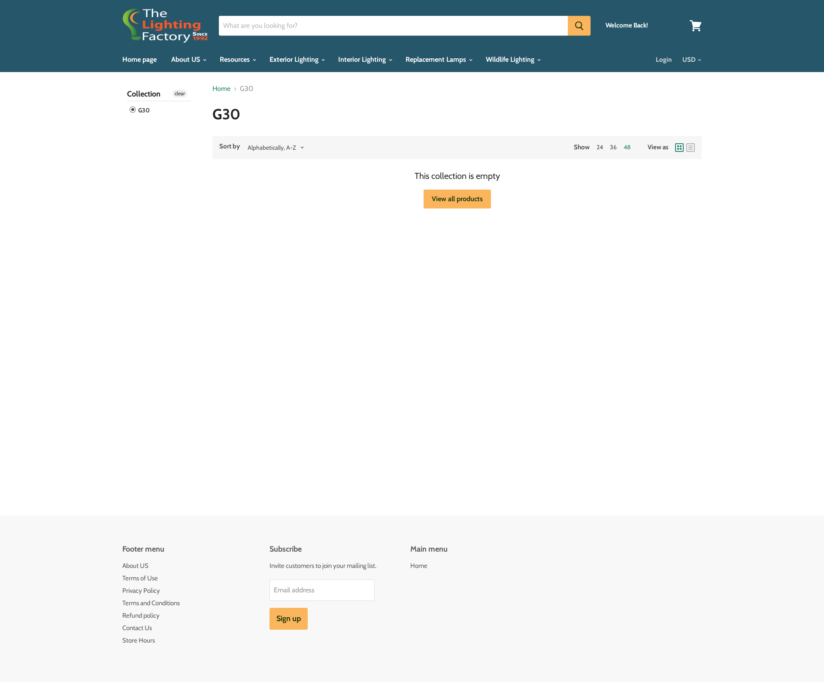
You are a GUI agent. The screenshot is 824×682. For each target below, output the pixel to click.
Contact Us (137, 628)
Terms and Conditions (151, 603)
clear (180, 93)
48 (627, 147)
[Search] (579, 26)
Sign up (288, 618)
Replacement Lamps (437, 59)
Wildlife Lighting (511, 59)
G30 (143, 110)
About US (186, 59)
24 (600, 147)
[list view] (690, 147)
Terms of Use (140, 578)
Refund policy (141, 615)
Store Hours (138, 640)
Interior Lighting (363, 59)
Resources (235, 59)
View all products (457, 199)
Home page (139, 59)
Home (221, 89)
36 (613, 147)
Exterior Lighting (295, 59)
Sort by (229, 146)
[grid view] (679, 147)
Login (664, 59)
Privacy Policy (141, 590)
